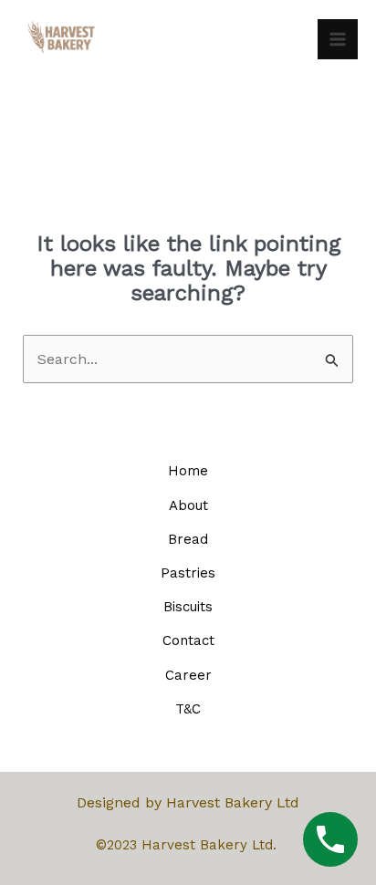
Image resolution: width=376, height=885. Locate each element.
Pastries (188, 573)
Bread (188, 539)
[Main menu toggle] (338, 39)
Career (188, 675)
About (188, 505)
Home (188, 471)
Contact (188, 640)
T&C (188, 709)
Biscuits (188, 607)
